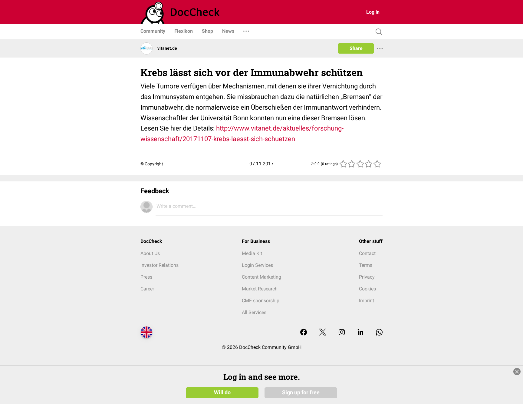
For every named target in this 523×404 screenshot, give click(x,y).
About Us (150, 253)
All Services (254, 312)
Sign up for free (301, 392)
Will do (222, 392)
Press (146, 277)
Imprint (366, 300)
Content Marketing (261, 277)
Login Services (257, 265)
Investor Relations (159, 265)
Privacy (367, 277)
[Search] (377, 32)
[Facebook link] (303, 333)
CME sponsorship (260, 300)
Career (147, 289)
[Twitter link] (322, 333)
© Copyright (151, 163)
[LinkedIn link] (360, 333)
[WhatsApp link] (379, 333)
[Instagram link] (341, 333)
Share (356, 48)
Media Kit (252, 253)
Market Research (260, 289)
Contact (367, 253)
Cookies (367, 289)
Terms (365, 265)
